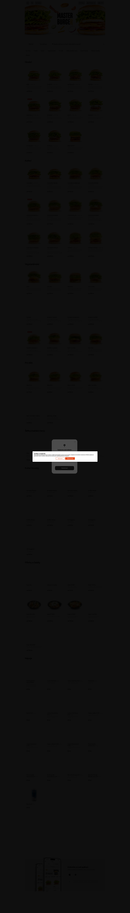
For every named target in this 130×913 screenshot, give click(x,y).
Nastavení (60, 458)
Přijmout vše (70, 458)
